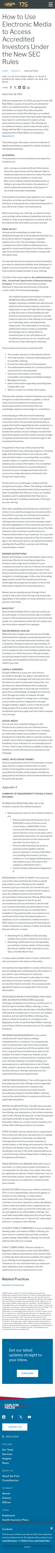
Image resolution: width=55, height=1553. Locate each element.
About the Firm (10, 1476)
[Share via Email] (24, 87)
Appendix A (8, 136)
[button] (51, 1528)
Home (5, 71)
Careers (6, 1497)
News (5, 1463)
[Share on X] (15, 87)
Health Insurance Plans (15, 1519)
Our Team (7, 1449)
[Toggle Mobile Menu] (51, 4)
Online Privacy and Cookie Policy (35, 1540)
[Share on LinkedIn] (19, 87)
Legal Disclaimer (9, 1540)
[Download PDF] (28, 87)
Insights (16, 71)
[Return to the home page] (15, 4)
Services (7, 1454)
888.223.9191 (12, 1436)
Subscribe (27, 1373)
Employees (8, 1515)
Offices (6, 1502)
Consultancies (10, 1480)
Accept (27, 1547)
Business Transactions (13, 1285)
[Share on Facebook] (10, 87)
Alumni (6, 1493)
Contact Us (14, 1427)
